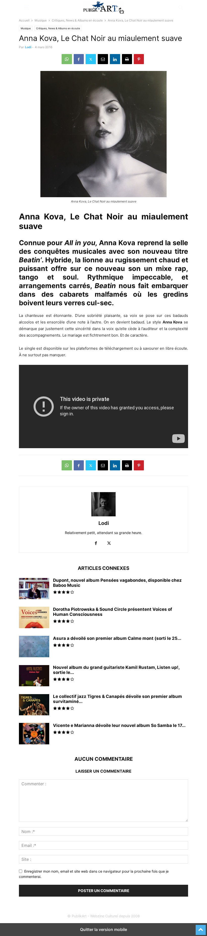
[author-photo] (103, 516)
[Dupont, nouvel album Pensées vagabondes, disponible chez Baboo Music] (34, 589)
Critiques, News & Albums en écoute (77, 20)
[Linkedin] (115, 59)
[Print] (127, 59)
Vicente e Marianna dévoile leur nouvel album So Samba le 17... (119, 725)
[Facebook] (79, 59)
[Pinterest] (139, 59)
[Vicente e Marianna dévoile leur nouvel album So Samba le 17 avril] (34, 734)
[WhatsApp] (67, 59)
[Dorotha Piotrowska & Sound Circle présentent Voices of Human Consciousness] (34, 620)
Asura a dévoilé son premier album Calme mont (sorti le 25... (117, 638)
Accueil (24, 20)
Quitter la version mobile (103, 929)
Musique (41, 20)
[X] (91, 59)
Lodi (28, 47)
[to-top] (201, 927)
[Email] (103, 59)
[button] (26, 7)
